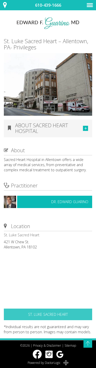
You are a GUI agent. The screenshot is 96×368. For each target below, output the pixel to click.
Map (7, 5)
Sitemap (70, 345)
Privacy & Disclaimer (47, 345)
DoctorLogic (53, 363)
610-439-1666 (48, 5)
